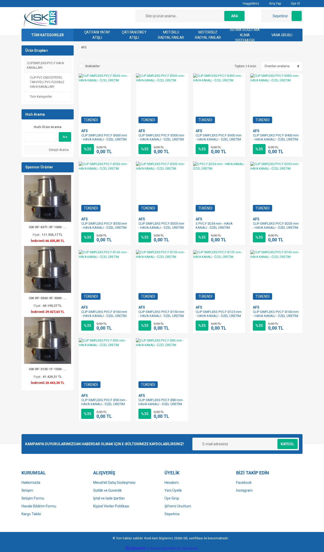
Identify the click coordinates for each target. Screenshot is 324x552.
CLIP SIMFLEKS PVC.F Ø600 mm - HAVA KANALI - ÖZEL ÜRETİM (104, 137)
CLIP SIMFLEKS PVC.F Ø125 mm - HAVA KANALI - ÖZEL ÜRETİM (218, 314)
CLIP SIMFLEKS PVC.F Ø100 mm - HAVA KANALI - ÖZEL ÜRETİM (276, 314)
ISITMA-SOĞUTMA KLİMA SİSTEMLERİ (244, 35)
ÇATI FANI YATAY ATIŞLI (97, 35)
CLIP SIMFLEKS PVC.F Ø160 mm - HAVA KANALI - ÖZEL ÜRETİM (104, 314)
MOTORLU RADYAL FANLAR (171, 35)
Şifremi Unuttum (178, 506)
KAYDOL (287, 444)
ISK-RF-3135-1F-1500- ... (48, 369)
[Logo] (41, 18)
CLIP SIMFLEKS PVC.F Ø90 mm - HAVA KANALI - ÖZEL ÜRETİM (104, 402)
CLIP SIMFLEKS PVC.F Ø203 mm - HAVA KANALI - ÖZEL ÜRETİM (276, 225)
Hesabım (172, 482)
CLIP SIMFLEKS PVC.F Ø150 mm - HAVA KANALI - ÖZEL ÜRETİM (161, 314)
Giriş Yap (274, 3)
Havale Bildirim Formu (39, 506)
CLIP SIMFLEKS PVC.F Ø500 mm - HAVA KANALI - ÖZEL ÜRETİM (161, 137)
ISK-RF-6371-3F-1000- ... (48, 227)
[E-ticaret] (161, 548)
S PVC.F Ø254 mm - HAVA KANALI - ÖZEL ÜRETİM (214, 225)
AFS (84, 131)
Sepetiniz (172, 514)
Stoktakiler (92, 66)
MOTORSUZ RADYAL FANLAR (208, 35)
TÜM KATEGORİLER (47, 35)
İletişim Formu (33, 498)
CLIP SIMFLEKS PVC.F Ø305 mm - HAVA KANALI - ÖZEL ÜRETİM (161, 225)
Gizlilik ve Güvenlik (107, 490)
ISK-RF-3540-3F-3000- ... (48, 298)
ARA (234, 16)
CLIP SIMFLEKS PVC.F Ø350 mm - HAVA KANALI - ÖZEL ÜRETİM (104, 225)
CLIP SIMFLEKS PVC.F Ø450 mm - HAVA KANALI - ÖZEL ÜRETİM (218, 137)
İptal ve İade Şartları (109, 498)
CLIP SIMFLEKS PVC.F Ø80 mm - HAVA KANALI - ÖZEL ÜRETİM (161, 402)
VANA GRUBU (281, 35)
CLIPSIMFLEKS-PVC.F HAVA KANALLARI (45, 65)
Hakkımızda (31, 482)
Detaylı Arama (58, 150)
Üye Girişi (172, 498)
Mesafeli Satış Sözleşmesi (114, 482)
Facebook (244, 482)
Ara (65, 137)
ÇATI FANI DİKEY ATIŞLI (134, 35)
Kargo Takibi (31, 514)
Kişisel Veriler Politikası (111, 506)
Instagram (244, 490)
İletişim (27, 490)
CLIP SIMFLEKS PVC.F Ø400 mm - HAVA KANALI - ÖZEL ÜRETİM (276, 137)
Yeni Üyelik (173, 490)
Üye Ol (295, 3)
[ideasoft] (135, 548)
